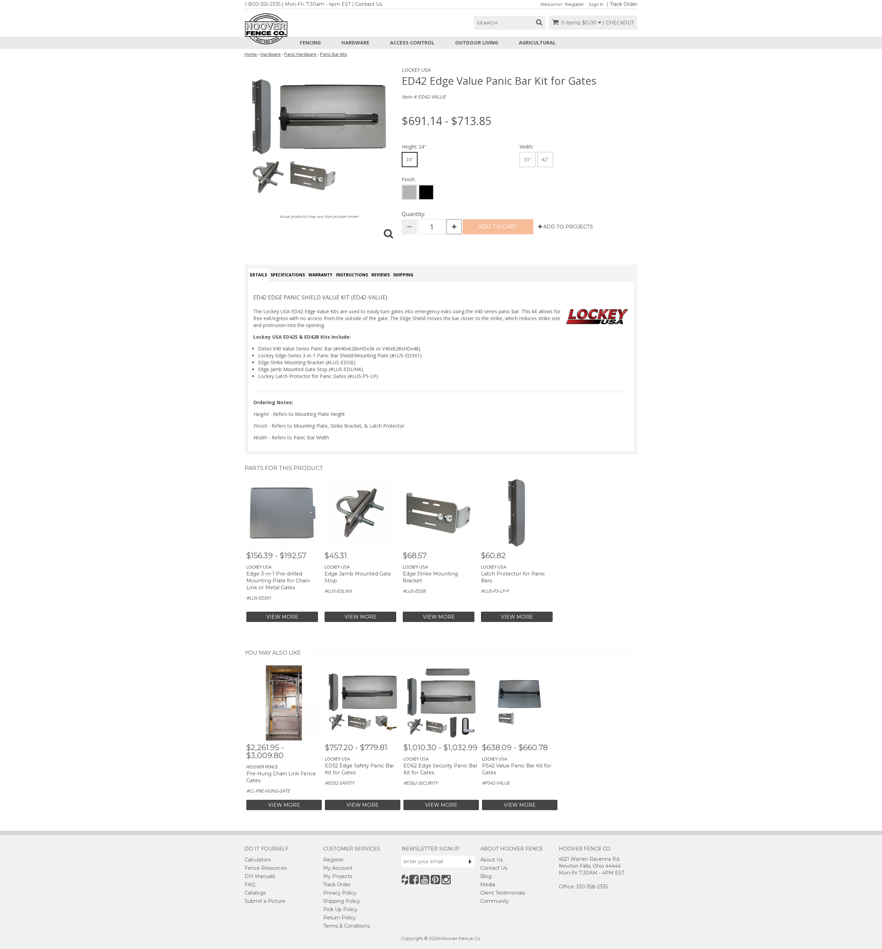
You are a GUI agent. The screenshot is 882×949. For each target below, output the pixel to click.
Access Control (412, 42)
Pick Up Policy (340, 909)
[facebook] (414, 879)
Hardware (355, 42)
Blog (486, 876)
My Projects (337, 876)
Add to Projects (567, 227)
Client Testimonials (502, 893)
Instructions (352, 275)
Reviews (380, 275)
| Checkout (618, 23)
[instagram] (446, 879)
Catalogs (255, 893)
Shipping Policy (341, 901)
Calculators (258, 860)
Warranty (320, 275)
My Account (337, 868)
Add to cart (498, 226)
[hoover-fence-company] (405, 879)
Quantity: (413, 214)
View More (282, 617)
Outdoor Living (476, 42)
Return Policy (339, 918)
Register (574, 4)
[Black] (426, 192)
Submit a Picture (265, 901)
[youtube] (424, 879)
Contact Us (368, 4)
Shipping (403, 275)
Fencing (310, 42)
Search (487, 22)
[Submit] (470, 861)
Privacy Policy (340, 893)
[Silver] (409, 192)
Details (258, 275)
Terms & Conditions (346, 926)
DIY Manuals (260, 876)
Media (487, 884)
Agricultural (537, 42)
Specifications (287, 275)
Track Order (623, 4)
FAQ (250, 884)
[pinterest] (435, 879)
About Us (491, 860)
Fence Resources (266, 868)
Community (494, 901)
